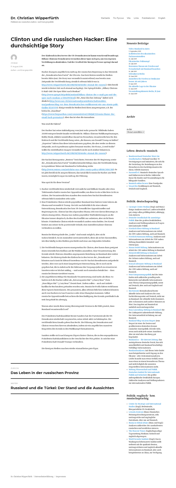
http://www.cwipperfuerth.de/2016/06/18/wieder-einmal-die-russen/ (74, 85)
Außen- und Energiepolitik (22, 70)
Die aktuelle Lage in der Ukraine (142, 86)
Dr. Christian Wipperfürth (35, 18)
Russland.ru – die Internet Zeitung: (143, 340)
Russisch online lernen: (138, 183)
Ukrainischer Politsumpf (139, 61)
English (161, 18)
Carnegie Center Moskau (139, 207)
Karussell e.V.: (134, 172)
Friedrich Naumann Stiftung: (141, 237)
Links (136, 18)
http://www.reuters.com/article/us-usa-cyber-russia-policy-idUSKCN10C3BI (77, 169)
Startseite (105, 18)
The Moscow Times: (137, 431)
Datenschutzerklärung (43, 476)
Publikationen (148, 18)
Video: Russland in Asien (139, 49)
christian (14, 63)
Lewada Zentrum (136, 412)
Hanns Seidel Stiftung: (138, 247)
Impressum (61, 476)
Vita (128, 18)
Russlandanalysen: (137, 350)
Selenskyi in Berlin (137, 74)
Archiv (129, 129)
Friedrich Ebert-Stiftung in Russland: (144, 228)
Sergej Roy (133, 186)
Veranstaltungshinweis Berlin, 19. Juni (144, 91)
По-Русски (118, 18)
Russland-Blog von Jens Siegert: (142, 321)
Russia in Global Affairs (138, 423)
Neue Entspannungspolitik (140, 275)
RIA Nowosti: (134, 291)
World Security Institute (139, 439)
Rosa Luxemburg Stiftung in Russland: (145, 310)
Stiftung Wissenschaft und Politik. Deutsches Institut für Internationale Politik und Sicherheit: (144, 372)
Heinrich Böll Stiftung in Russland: (143, 253)
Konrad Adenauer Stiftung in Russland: (145, 264)
